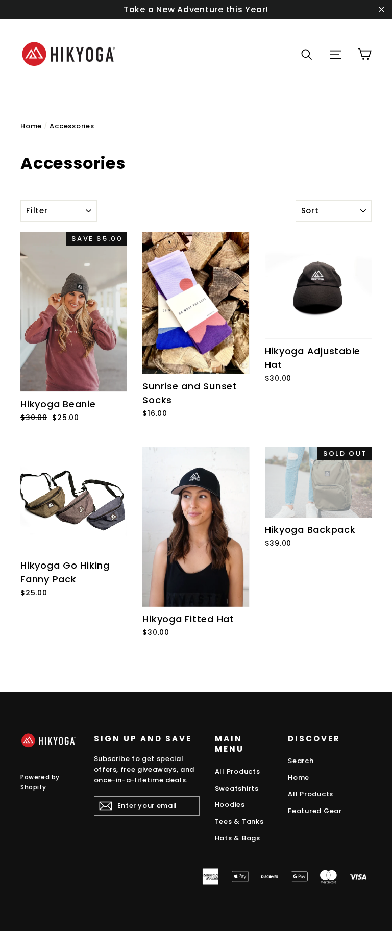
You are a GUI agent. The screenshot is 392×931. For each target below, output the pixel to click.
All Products (237, 771)
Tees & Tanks (239, 821)
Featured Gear (315, 811)
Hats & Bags (237, 838)
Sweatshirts (237, 788)
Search (301, 761)
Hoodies (230, 805)
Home (31, 126)
